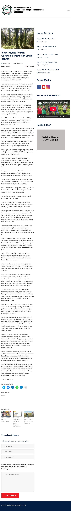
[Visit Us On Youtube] (43, 87)
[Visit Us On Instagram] (48, 87)
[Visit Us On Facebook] (39, 87)
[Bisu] (64, 116)
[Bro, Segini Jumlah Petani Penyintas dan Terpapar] (29, 414)
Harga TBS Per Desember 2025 (48, 70)
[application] (53, 109)
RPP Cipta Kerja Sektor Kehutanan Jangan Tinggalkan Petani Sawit (16, 422)
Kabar (9, 66)
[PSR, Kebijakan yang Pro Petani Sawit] (6, 414)
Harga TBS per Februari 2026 (47, 54)
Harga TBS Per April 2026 (46, 39)
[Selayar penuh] (67, 116)
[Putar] (39, 116)
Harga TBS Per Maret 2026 (46, 46)
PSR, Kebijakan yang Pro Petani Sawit (5, 419)
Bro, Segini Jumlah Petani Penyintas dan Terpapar (28, 420)
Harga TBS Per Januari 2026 (47, 62)
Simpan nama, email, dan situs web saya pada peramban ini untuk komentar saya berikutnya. (17, 467)
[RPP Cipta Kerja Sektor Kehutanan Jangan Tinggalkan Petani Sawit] (17, 414)
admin (21, 63)
